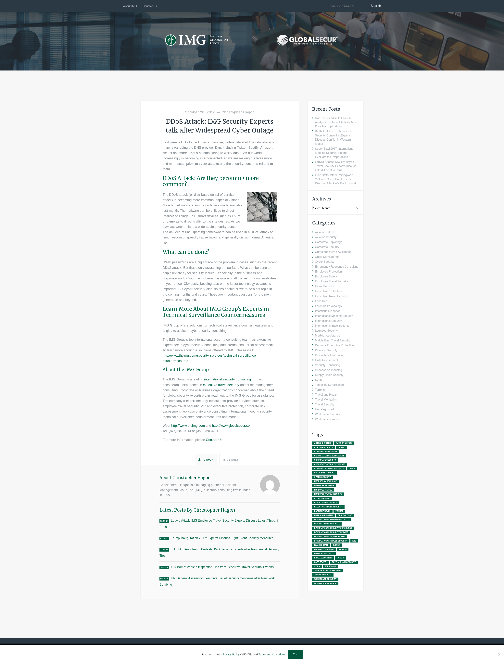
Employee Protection (328, 271)
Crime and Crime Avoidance (333, 251)
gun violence (345, 515)
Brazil (341, 447)
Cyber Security (324, 261)
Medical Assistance (327, 335)
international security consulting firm (231, 379)
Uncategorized (324, 409)
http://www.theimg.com (188, 426)
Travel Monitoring (326, 399)
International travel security (332, 325)
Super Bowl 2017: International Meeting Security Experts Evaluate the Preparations (334, 152)
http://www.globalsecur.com (232, 426)
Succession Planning (328, 370)
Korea (336, 545)
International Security (328, 320)
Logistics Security (326, 330)
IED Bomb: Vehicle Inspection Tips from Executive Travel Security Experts (222, 567)
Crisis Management (327, 256)
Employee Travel (323, 490)
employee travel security (328, 494)
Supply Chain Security (329, 375)
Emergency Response (325, 481)
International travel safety (329, 536)
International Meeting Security (334, 315)
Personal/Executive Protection (334, 345)
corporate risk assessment (329, 455)
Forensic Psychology (328, 306)
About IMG (130, 6)
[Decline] (499, 654)
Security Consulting (327, 365)
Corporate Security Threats (329, 464)
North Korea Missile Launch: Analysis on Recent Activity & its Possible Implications (336, 122)
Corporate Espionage (328, 242)
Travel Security (324, 404)
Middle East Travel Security (332, 340)
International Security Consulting (333, 528)
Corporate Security (327, 247)
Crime (352, 468)
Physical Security (326, 350)
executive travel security (221, 385)
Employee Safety (326, 276)
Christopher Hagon (238, 112)
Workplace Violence (328, 419)
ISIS (354, 541)
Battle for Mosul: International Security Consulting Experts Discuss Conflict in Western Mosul (333, 137)
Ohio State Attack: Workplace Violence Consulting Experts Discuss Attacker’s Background (335, 179)
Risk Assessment (326, 360)
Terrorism (321, 389)
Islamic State (321, 545)
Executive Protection (328, 291)
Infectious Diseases (327, 311)
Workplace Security (327, 414)
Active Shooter (322, 443)
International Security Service (331, 532)
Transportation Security (327, 570)
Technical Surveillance (329, 384)
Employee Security (324, 485)
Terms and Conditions (271, 654)
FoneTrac (321, 301)
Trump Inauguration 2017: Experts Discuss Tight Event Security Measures (222, 538)
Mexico (342, 549)
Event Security (324, 286)
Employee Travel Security (331, 281)
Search (376, 6)
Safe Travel (320, 562)
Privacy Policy (231, 654)
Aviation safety (324, 232)
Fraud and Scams (323, 515)
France (339, 511)
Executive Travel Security (331, 296)
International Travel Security (330, 541)
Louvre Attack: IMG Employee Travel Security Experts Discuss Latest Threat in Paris (336, 166)
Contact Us (150, 6)
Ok (295, 654)
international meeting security (331, 519)
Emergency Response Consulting (336, 266)
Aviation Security (326, 237)
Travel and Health (326, 394)
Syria (318, 379)
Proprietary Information (329, 355)
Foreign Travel (322, 511)
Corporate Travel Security (329, 468)
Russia (340, 557)
